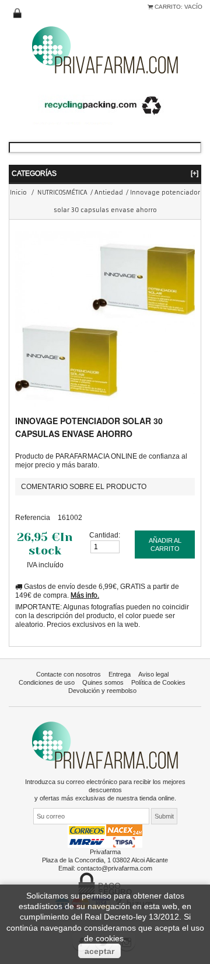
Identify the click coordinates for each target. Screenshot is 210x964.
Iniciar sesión (17, 13)
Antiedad (108, 192)
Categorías (105, 173)
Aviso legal (153, 674)
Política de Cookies (158, 682)
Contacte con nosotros (68, 674)
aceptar (99, 951)
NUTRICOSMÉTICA (62, 192)
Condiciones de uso (47, 682)
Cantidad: (104, 534)
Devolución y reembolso (102, 690)
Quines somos (103, 682)
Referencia (32, 517)
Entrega (119, 674)
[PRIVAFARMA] (105, 49)
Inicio (18, 192)
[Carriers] (105, 835)
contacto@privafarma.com (114, 868)
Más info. (85, 595)
